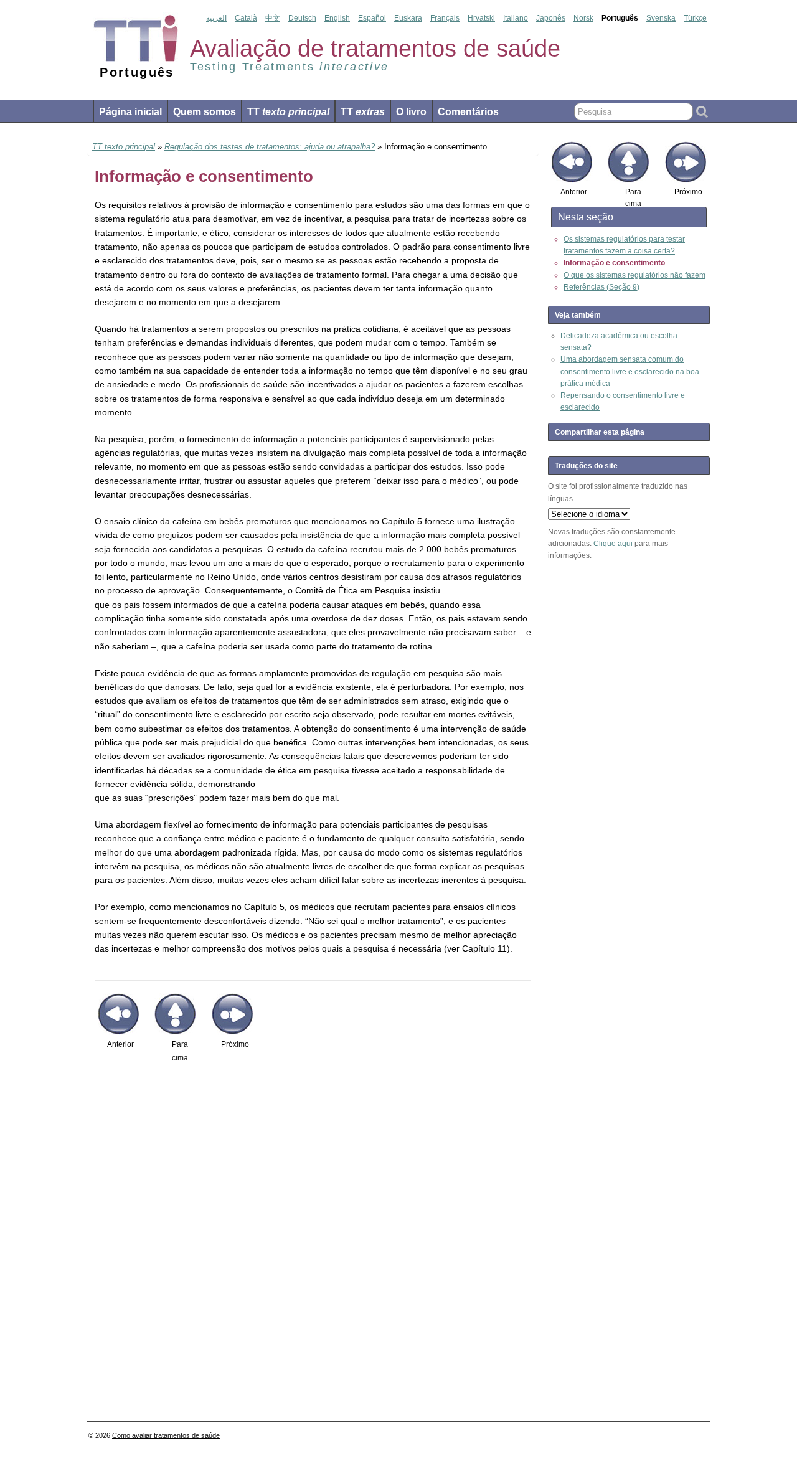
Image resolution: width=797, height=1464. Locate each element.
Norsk (583, 18)
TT (288, 111)
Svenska (661, 18)
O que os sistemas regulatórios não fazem (634, 275)
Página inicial (130, 111)
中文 (272, 18)
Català (246, 18)
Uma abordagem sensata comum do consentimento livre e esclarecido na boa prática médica (629, 371)
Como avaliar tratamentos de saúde (166, 1435)
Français (445, 18)
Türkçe (695, 18)
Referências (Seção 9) (601, 287)
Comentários (468, 111)
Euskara (408, 18)
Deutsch (302, 18)
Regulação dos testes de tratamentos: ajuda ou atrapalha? (269, 146)
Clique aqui (613, 543)
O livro (411, 111)
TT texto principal (123, 146)
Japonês (550, 18)
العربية (216, 18)
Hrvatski (481, 18)
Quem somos (204, 111)
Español (372, 18)
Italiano (515, 18)
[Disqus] (313, 1241)
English (337, 18)
